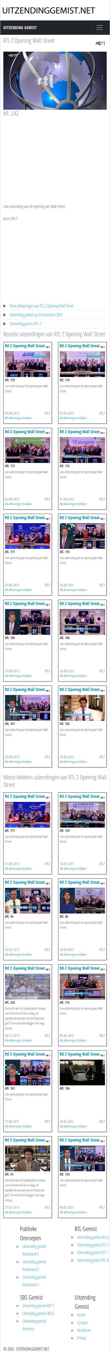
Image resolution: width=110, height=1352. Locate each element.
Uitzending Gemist (20, 27)
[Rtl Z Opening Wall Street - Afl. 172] (82, 450)
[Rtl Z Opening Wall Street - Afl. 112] (82, 986)
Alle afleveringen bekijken (18, 418)
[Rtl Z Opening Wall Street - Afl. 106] (82, 1072)
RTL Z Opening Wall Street (28, 40)
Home (81, 1315)
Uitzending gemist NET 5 (38, 1306)
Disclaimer (84, 1330)
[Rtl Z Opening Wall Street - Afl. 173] (27, 450)
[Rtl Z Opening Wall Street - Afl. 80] (82, 900)
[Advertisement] (55, 155)
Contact (82, 1322)
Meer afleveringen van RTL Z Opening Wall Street (42, 306)
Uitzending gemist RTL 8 (93, 1260)
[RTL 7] (100, 43)
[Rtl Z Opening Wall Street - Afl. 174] (82, 364)
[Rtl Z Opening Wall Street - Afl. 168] (82, 621)
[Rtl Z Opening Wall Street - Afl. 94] (27, 900)
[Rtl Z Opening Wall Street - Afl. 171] (27, 536)
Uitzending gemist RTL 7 (25, 324)
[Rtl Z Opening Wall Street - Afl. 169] (27, 621)
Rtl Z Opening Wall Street (25, 346)
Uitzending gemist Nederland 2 (34, 1265)
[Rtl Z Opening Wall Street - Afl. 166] (82, 707)
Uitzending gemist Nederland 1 (34, 1250)
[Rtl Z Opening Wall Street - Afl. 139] (82, 814)
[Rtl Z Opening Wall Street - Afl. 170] (82, 536)
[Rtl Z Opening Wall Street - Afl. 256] (27, 986)
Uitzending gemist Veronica (34, 1325)
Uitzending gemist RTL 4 (93, 1237)
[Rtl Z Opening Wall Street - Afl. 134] (82, 1158)
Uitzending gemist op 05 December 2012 (36, 315)
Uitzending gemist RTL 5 (93, 1245)
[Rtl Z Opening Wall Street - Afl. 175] (27, 364)
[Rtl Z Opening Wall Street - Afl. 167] (27, 707)
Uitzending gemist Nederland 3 (34, 1281)
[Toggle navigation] (99, 28)
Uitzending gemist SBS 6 (38, 1313)
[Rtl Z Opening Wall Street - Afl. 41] (27, 1158)
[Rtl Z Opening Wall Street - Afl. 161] (27, 1072)
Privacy (81, 1338)
